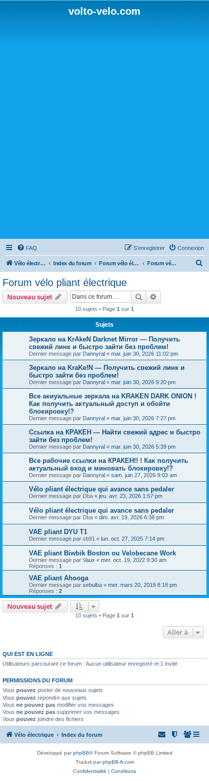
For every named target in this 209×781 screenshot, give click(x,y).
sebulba (92, 585)
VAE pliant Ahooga (58, 578)
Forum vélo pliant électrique (65, 282)
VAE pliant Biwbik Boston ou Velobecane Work (102, 553)
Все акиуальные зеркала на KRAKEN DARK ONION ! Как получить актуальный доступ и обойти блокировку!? (112, 403)
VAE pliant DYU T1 (58, 532)
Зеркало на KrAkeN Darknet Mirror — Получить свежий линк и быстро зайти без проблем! (104, 343)
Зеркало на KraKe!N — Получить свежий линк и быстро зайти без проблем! (107, 371)
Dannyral (94, 354)
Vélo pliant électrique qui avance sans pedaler (101, 489)
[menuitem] (27, 248)
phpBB (81, 753)
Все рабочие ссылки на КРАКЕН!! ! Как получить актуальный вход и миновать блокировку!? (108, 464)
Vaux (89, 560)
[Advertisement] (104, 127)
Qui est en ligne (28, 654)
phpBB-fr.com (118, 762)
